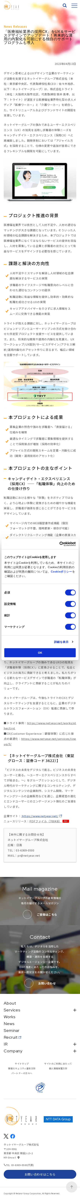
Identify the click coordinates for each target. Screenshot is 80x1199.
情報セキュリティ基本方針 (22, 1068)
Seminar (12, 1031)
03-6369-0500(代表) (22, 1165)
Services (12, 1010)
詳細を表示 (61, 641)
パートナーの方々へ (21, 1073)
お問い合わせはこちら (40, 1174)
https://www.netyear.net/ (40, 816)
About (10, 1003)
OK (40, 652)
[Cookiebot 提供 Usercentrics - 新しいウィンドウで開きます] (59, 544)
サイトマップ (22, 1063)
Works (9, 1017)
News (9, 1024)
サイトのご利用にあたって (58, 1063)
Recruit (11, 1037)
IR (6, 1044)
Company (13, 1051)
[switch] (70, 604)
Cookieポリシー (61, 571)
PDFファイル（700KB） (45, 821)
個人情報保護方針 (58, 1068)
